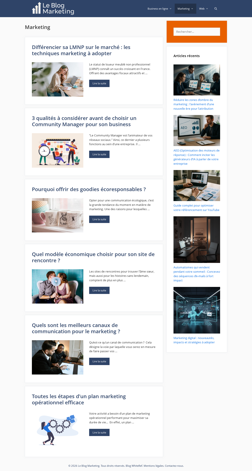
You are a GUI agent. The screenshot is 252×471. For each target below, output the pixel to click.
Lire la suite (99, 83)
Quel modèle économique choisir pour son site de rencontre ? (93, 257)
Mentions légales (154, 465)
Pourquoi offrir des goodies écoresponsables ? (89, 189)
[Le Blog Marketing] (54, 8)
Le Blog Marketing (88, 465)
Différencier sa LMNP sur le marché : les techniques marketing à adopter (81, 50)
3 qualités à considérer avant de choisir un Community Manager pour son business (84, 121)
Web (202, 8)
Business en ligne (158, 8)
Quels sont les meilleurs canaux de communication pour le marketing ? (76, 328)
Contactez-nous (174, 465)
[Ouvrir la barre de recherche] (215, 9)
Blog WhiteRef (134, 465)
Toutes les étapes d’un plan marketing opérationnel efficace (79, 399)
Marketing (184, 8)
